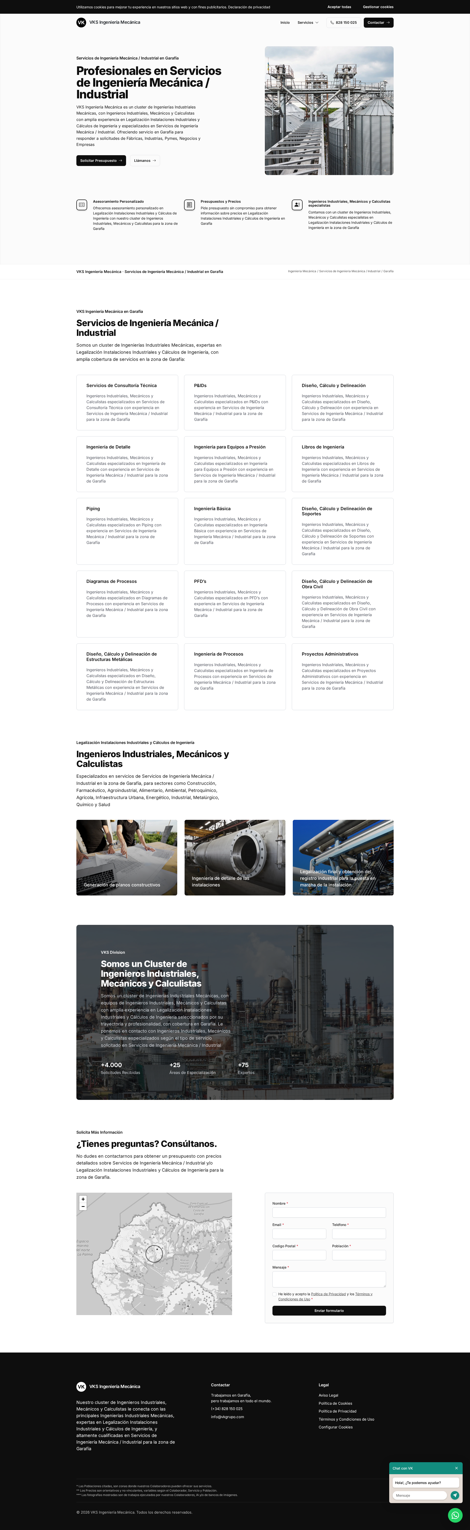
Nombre (280, 1203)
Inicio (285, 22)
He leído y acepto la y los (325, 1296)
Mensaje (280, 1267)
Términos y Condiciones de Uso (346, 1419)
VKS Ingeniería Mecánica (114, 22)
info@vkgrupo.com (227, 1416)
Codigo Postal (285, 1246)
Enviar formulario (329, 1310)
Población (341, 1246)
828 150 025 (346, 22)
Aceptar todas (339, 7)
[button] (154, 1254)
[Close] (456, 1468)
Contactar (376, 22)
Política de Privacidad (328, 1294)
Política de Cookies (335, 1403)
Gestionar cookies (378, 7)
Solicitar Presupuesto (98, 160)
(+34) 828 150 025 (227, 1408)
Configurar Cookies (336, 1427)
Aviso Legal (328, 1395)
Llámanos (142, 160)
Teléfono (340, 1225)
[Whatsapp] (455, 1515)
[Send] (455, 1495)
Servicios (305, 22)
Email (278, 1225)
